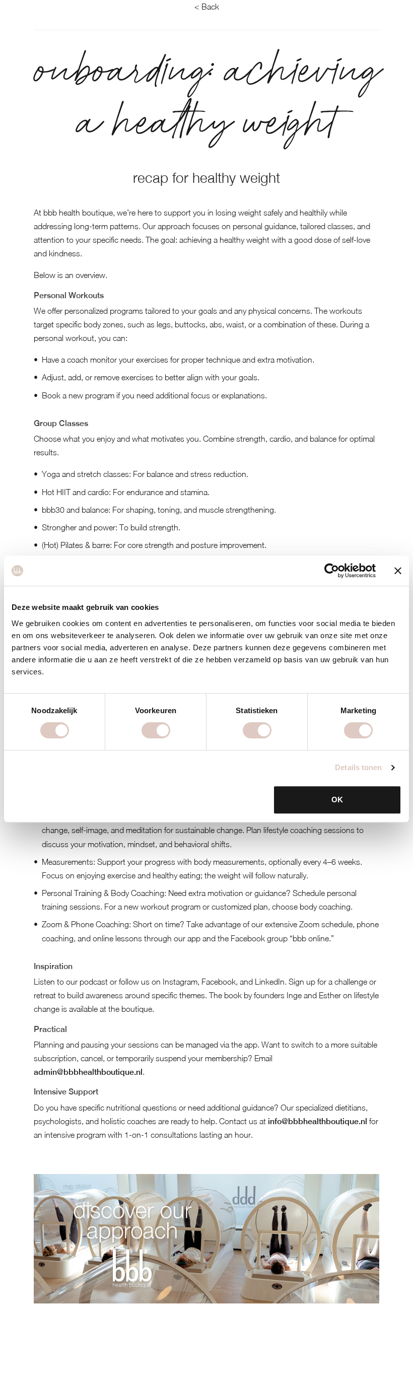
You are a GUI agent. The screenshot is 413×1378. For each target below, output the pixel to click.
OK (337, 799)
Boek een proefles (60, 1363)
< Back (206, 6)
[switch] (156, 730)
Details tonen (358, 767)
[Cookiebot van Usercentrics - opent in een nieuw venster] (332, 570)
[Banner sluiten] (397, 570)
